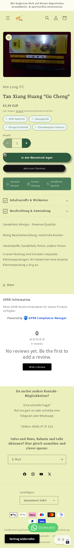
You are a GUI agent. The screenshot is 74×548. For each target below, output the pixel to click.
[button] (8, 18)
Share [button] (10, 285)
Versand (19, 111)
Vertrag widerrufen (22, 539)
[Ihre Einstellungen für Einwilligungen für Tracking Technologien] (67, 541)
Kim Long (17, 529)
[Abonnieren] (61, 459)
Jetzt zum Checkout (34, 168)
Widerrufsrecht (41, 536)
